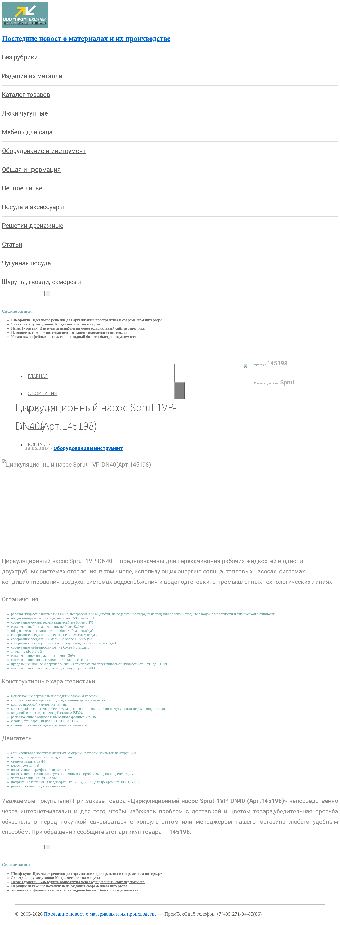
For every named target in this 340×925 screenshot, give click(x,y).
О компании (42, 393)
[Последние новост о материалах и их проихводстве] (25, 27)
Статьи (36, 427)
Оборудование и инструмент (88, 448)
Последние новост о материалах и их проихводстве (86, 38)
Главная (38, 376)
